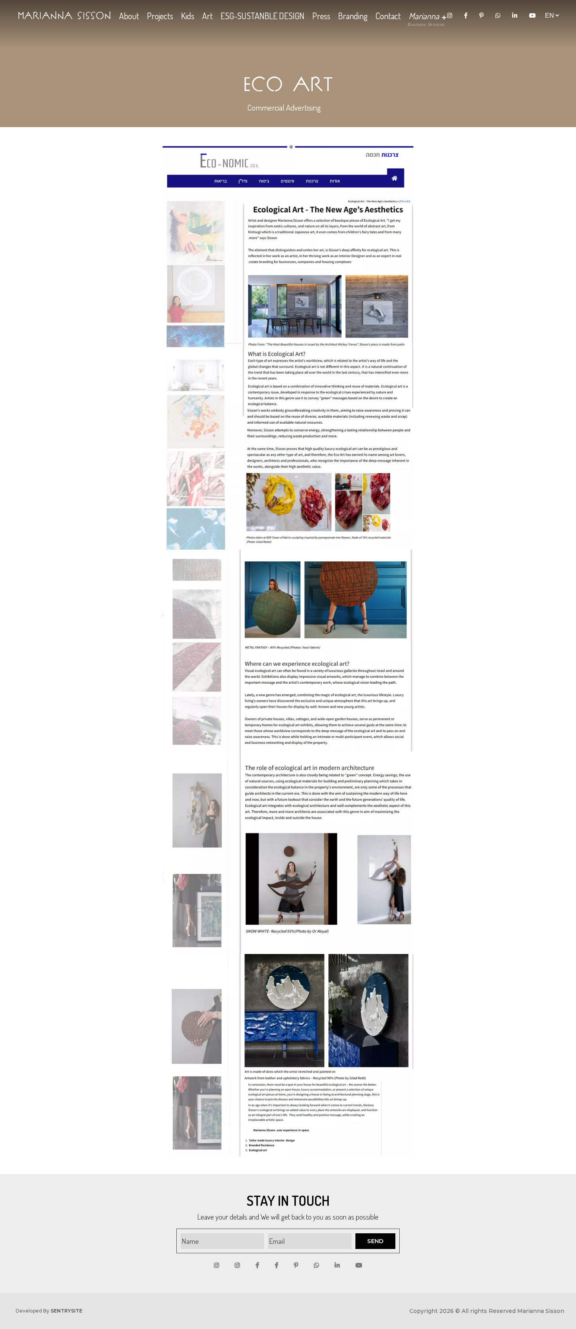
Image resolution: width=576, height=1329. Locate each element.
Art (207, 15)
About (129, 15)
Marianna (425, 15)
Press (321, 15)
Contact (388, 15)
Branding (353, 15)
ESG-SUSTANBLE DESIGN (262, 15)
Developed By (49, 1311)
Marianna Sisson (64, 15)
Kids (187, 15)
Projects (160, 15)
